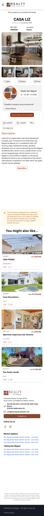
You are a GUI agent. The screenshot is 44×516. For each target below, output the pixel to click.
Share (23, 81)
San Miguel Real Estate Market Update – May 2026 (21, 442)
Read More (22, 168)
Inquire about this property (22, 115)
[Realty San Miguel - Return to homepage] (16, 4)
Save (8, 81)
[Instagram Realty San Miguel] (10, 426)
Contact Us (22, 416)
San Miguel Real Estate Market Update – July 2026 (21, 437)
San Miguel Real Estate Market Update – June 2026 (21, 440)
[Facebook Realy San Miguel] (5, 426)
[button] (3, 4)
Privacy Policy (9, 513)
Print (38, 81)
